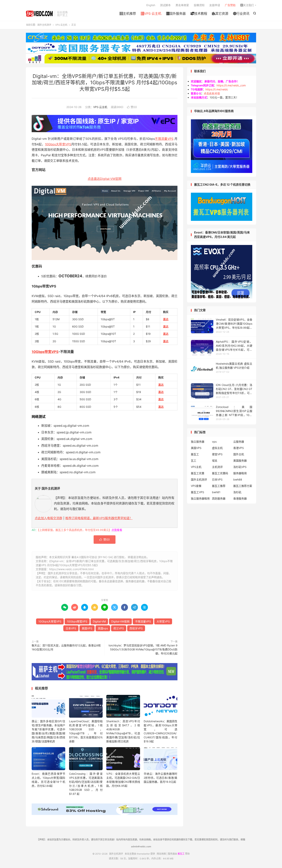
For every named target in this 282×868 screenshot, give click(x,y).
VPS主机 (196, 466)
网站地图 (161, 853)
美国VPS (87, 628)
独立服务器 (197, 441)
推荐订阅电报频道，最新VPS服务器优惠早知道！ (99, 518)
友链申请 (214, 5)
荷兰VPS (118, 628)
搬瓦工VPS (197, 492)
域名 (214, 460)
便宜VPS (217, 454)
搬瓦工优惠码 (220, 473)
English (150, 5)
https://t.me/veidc (216, 89)
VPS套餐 (196, 485)
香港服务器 (240, 498)
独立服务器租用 (200, 498)
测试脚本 (165, 5)
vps (214, 441)
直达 (165, 319)
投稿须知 (199, 5)
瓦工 (193, 460)
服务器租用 (240, 473)
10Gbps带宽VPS (45, 352)
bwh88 (237, 479)
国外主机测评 (39, 14)
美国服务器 (240, 460)
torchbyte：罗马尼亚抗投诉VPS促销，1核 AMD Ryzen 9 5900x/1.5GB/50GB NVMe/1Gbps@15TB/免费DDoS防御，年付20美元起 (143, 649)
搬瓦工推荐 (218, 485)
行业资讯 (241, 14)
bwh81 (216, 492)
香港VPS (238, 448)
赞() (132, 107)
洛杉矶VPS (240, 466)
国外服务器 (176, 14)
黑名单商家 (182, 5)
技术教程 (198, 14)
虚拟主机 (217, 448)
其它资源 (220, 14)
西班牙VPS (136, 628)
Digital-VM (99, 621)
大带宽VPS (163, 621)
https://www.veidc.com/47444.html (71, 569)
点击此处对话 (212, 93)
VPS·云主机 (151, 14)
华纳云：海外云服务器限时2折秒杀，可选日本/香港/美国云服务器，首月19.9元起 (160, 777)
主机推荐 (128, 14)
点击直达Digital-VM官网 (104, 179)
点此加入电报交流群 (48, 518)
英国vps (103, 628)
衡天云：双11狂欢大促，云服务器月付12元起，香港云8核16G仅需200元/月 (66, 647)
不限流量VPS (164, 139)
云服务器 (238, 441)
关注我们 (247, 5)
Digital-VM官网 (120, 621)
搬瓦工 (195, 454)
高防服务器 (218, 498)
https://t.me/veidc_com (231, 85)
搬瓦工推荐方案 (242, 485)
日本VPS (71, 628)
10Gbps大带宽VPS (58, 144)
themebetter (143, 853)
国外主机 (238, 454)
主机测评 (217, 466)
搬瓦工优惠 (197, 473)
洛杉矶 (237, 492)
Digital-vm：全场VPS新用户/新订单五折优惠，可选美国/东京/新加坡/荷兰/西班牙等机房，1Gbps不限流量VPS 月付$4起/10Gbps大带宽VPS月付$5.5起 (104, 82)
